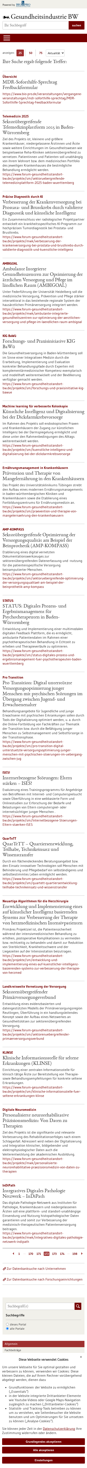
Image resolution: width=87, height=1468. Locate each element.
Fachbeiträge (13, 1350)
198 (74, 1254)
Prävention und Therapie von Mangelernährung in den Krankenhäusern (43, 476)
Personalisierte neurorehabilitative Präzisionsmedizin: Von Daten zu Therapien (36, 1121)
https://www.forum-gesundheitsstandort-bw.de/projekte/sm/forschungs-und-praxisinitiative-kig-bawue (43, 388)
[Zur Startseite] (42, 16)
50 (31, 53)
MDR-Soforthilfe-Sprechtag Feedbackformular (30, 85)
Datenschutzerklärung (59, 1428)
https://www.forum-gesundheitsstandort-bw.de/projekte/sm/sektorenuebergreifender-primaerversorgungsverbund (36, 1034)
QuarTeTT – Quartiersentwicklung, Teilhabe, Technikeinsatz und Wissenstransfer (38, 850)
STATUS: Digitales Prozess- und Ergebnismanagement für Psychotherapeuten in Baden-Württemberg (34, 614)
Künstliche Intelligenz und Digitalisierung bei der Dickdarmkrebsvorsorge (43, 414)
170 (31, 1254)
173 (54, 1254)
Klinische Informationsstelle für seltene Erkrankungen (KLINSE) (41, 1061)
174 (62, 1254)
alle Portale (17, 1329)
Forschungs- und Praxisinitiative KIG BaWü (39, 344)
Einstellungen (44, 1460)
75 (42, 53)
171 (39, 1254)
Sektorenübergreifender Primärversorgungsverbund (29, 995)
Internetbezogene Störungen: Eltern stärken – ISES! (37, 781)
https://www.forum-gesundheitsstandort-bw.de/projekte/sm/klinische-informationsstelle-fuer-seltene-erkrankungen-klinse (42, 1091)
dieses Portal (18, 1324)
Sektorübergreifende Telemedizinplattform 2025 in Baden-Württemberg (39, 128)
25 (21, 53)
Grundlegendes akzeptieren (43, 1442)
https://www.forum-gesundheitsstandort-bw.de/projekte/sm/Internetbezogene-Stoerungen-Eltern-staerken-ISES (40, 820)
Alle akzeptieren (43, 1450)
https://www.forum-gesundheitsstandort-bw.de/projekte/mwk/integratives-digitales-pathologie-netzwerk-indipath (43, 1237)
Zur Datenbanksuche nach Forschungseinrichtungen (45, 1279)
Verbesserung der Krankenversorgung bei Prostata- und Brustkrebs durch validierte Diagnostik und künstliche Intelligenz (43, 208)
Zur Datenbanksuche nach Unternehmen (36, 1268)
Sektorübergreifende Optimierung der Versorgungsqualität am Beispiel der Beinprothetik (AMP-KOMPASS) (39, 541)
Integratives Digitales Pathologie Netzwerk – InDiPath (34, 1194)
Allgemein (11, 1344)
